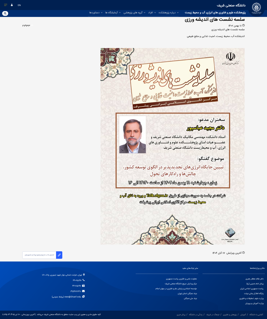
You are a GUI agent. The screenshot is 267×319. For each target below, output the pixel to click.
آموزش (243, 314)
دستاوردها (94, 13)
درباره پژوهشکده (167, 13)
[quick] (6, 5)
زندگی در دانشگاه (196, 314)
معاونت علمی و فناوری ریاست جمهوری (181, 279)
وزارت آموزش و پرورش (254, 303)
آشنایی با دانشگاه (256, 314)
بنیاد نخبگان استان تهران (187, 293)
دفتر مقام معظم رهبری (255, 279)
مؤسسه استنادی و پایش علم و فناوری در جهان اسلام (176, 288)
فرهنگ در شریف (212, 314)
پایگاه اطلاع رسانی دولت (254, 293)
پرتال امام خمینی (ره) (255, 284)
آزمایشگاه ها (111, 13)
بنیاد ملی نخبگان (190, 298)
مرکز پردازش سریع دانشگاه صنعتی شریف (181, 284)
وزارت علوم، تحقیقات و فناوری (251, 298)
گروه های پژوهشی (133, 13)
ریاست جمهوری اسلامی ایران (252, 288)
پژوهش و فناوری (230, 314)
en (19, 5)
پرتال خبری (181, 314)
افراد (151, 13)
